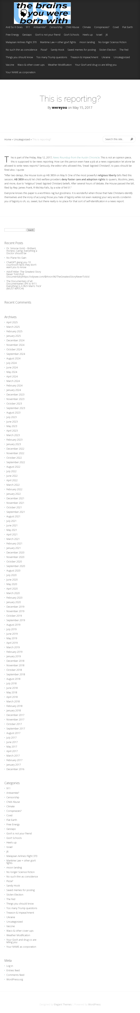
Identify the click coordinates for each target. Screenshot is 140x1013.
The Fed (123, 49)
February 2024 (14, 385)
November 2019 (15, 611)
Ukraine (106, 57)
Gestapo (27, 34)
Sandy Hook (57, 49)
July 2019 (11, 629)
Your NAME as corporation (20, 72)
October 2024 (14, 349)
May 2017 (11, 746)
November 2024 (15, 344)
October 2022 (14, 457)
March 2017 (13, 755)
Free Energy (12, 34)
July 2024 (11, 363)
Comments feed (15, 974)
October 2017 (14, 724)
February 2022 (14, 489)
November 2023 (15, 399)
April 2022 (12, 480)
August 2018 (13, 678)
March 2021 (13, 539)
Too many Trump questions (51, 57)
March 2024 (13, 381)
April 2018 (12, 697)
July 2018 (11, 683)
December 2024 (15, 340)
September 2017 (15, 728)
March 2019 (13, 647)
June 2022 (12, 475)
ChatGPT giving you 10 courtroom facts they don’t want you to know (21, 265)
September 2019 (15, 620)
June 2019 (12, 633)
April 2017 (12, 751)
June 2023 (12, 421)
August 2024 (13, 358)
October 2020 (14, 561)
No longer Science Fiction (112, 42)
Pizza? (44, 49)
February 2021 (14, 543)
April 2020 (12, 588)
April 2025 (12, 322)
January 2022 (13, 493)
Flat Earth (127, 27)
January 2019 (13, 656)
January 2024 (13, 390)
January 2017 (13, 764)
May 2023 (11, 426)
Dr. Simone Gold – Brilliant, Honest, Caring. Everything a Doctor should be (21, 251)
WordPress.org (14, 979)
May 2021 (11, 530)
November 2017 (15, 719)
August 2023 (13, 412)
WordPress (94, 1004)
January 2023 (13, 444)
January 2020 (13, 602)
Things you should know (19, 57)
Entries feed (13, 970)
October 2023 (14, 403)
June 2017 (12, 742)
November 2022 (15, 453)
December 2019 (15, 606)
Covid (116, 27)
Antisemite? (39, 27)
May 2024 (11, 372)
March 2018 (13, 701)
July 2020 (11, 575)
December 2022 (15, 448)
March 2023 (13, 435)
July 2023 (11, 417)
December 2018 (15, 660)
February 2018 (14, 706)
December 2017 (15, 715)
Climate (87, 27)
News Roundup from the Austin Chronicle (76, 157)
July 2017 (11, 737)
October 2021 (14, 507)
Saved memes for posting (82, 49)
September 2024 (15, 353)
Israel (99, 34)
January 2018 (13, 710)
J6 (107, 34)
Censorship (56, 27)
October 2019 (14, 615)
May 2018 (11, 692)
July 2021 (11, 521)
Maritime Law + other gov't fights (58, 42)
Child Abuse (72, 27)
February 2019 (14, 651)
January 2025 (13, 335)
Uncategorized (122, 57)
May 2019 (11, 638)
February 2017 (14, 760)
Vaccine (10, 64)
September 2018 (15, 674)
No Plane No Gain (16, 257)
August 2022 (13, 466)
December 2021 (15, 498)
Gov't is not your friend (47, 34)
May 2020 (11, 584)
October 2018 (14, 669)
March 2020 (13, 593)
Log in (9, 965)
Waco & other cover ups (31, 64)
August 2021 (13, 516)
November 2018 (15, 665)
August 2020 (13, 570)
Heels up (88, 34)
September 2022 (15, 462)
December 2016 (15, 769)
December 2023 (15, 394)
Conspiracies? (101, 27)
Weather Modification (60, 64)
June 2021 (12, 525)
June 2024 (12, 367)
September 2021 (15, 511)
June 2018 (12, 688)
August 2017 (13, 733)
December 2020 (15, 552)
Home (7, 139)
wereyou (59, 107)
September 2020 (15, 566)
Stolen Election (107, 49)
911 (28, 27)
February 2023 (14, 439)
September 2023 (15, 408)
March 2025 (13, 326)
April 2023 (12, 430)
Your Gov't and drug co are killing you (96, 64)
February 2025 (14, 331)
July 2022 (11, 471)
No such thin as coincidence (21, 49)
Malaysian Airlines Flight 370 (21, 42)
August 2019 (13, 624)
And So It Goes (14, 27)
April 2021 (12, 534)
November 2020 (15, 557)
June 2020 (12, 579)
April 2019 (12, 642)
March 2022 (13, 484)
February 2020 (14, 597)
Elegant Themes (63, 1004)
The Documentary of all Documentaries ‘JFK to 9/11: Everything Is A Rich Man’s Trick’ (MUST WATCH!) (23, 284)
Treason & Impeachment (84, 57)
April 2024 (12, 376)
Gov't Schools (71, 34)
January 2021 (13, 548)
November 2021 (15, 502)
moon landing (87, 42)
